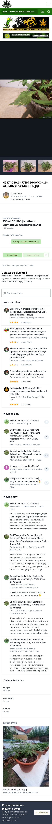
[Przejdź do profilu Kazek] (6, 195)
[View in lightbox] (26, 99)
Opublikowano (24, 587)
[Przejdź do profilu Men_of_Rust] (6, 431)
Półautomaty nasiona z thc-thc (24, 420)
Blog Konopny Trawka (34, 317)
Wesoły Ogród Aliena (19, 484)
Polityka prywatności (11, 812)
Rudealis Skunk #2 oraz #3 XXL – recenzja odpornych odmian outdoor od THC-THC (28, 391)
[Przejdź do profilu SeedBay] (6, 330)
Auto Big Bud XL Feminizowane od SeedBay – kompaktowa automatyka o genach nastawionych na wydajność (28, 332)
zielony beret (16, 469)
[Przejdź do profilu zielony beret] (6, 467)
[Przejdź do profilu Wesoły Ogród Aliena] (6, 479)
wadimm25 (14, 792)
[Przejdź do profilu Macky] (6, 310)
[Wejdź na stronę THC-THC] (26, 23)
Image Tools (40, 151)
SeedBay (20, 337)
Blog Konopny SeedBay (36, 337)
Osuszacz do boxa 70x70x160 (24, 466)
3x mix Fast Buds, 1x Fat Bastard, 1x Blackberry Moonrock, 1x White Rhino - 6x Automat (25, 454)
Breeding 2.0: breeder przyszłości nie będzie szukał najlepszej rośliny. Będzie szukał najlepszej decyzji (28, 312)
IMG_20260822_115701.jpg (15, 789)
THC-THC (20, 397)
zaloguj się (41, 278)
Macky (19, 317)
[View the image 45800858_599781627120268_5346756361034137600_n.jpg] (28, 166)
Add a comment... (14, 293)
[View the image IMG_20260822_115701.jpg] (26, 756)
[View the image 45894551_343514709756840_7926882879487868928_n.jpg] (10, 166)
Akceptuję (43, 812)
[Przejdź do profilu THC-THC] (6, 389)
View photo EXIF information (26, 242)
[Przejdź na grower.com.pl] (26, 36)
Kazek (19, 193)
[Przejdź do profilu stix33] (6, 421)
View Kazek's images (20, 199)
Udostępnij (13, 255)
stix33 (12, 423)
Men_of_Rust (16, 444)
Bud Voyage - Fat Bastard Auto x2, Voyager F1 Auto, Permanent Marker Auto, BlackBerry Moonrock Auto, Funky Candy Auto (25, 436)
